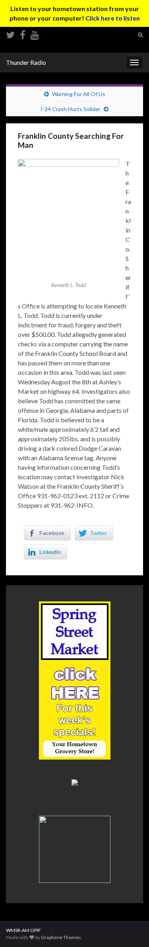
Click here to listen (112, 18)
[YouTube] (35, 33)
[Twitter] (10, 33)
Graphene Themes (61, 937)
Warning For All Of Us (78, 94)
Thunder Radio (26, 62)
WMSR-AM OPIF (23, 930)
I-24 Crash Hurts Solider (71, 109)
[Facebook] (22, 33)
